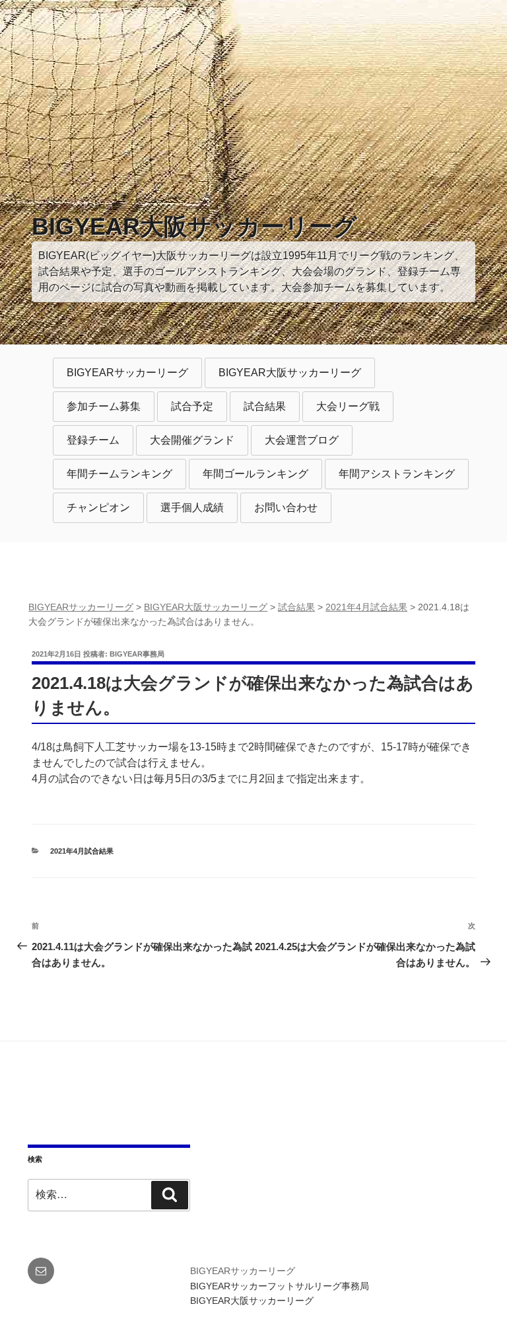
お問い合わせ (286, 507)
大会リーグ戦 (348, 406)
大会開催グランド (192, 440)
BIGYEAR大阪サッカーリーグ (194, 226)
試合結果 (265, 406)
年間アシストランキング (397, 473)
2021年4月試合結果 (82, 851)
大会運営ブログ (302, 440)
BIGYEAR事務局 (137, 654)
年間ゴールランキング (255, 473)
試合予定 (192, 406)
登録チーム (93, 440)
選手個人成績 (192, 507)
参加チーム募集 (104, 406)
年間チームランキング (119, 473)
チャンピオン (98, 507)
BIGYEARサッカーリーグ (127, 372)
